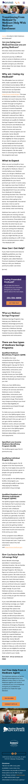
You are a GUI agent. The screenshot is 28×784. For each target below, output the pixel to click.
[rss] (15, 754)
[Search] (19, 3)
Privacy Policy (20, 758)
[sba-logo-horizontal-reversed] (14, 727)
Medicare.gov (20, 775)
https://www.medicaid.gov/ (11, 94)
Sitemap (12, 758)
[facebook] (12, 754)
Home (4, 36)
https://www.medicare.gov (13, 547)
